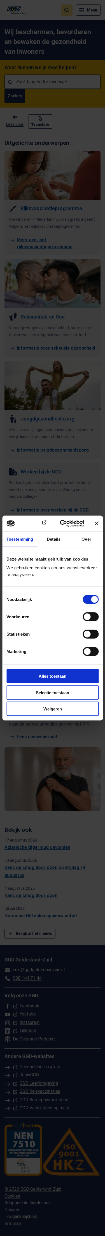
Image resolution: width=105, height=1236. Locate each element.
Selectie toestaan (52, 692)
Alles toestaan (52, 676)
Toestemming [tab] (19, 538)
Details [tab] (53, 538)
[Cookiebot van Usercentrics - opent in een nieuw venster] (62, 523)
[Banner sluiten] (97, 523)
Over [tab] (86, 538)
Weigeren (52, 709)
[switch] (91, 616)
